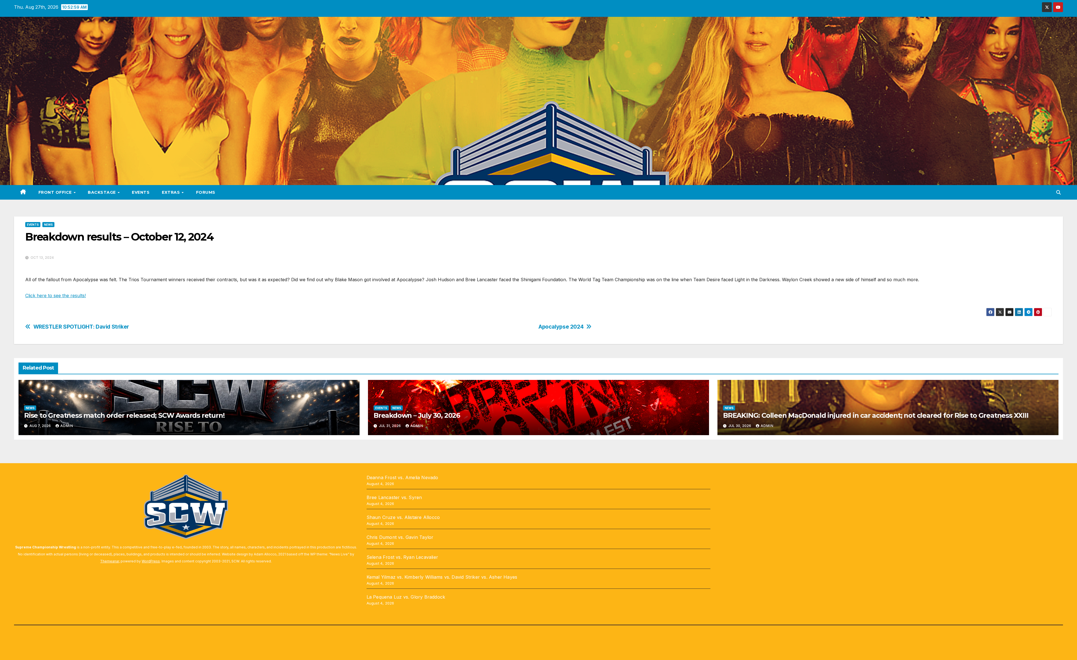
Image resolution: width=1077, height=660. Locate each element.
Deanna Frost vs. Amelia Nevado (402, 477)
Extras (171, 192)
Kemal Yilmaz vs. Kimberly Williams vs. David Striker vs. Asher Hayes (442, 577)
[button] (1058, 192)
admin (66, 426)
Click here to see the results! (55, 295)
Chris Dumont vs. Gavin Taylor (400, 537)
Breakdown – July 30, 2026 (417, 415)
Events (140, 192)
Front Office (55, 192)
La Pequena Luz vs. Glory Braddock (406, 597)
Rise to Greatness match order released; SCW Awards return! (124, 415)
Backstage (102, 192)
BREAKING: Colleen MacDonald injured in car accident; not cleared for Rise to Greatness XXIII (875, 415)
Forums (205, 192)
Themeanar (109, 561)
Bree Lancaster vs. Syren (394, 497)
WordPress (151, 561)
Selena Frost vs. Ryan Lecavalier (402, 557)
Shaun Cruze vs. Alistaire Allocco (403, 517)
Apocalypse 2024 (560, 327)
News (48, 224)
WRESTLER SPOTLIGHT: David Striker (81, 327)
